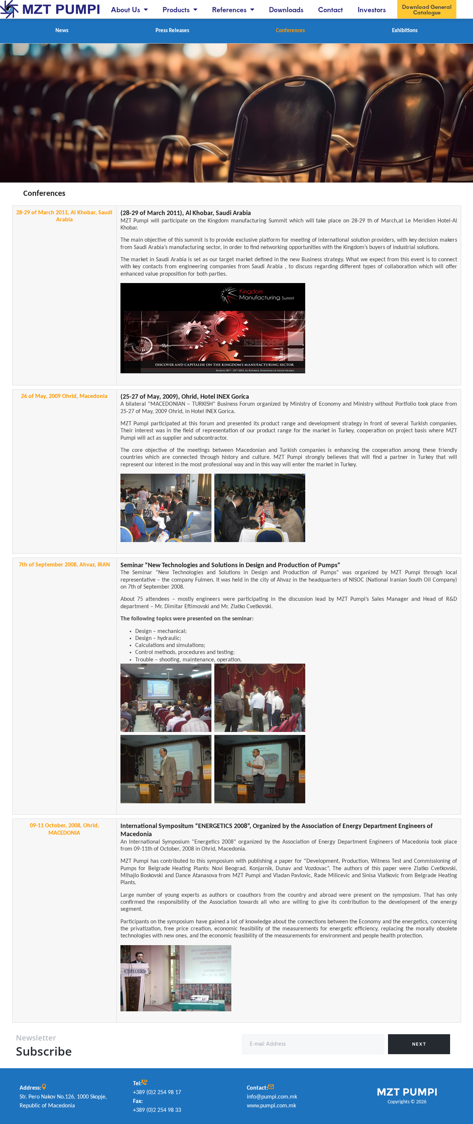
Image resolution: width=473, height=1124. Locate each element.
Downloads (286, 9)
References (229, 9)
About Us (125, 9)
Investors (372, 9)
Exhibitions (405, 31)
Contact (330, 9)
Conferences (290, 31)
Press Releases (172, 31)
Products (176, 9)
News (61, 31)
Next (419, 1044)
